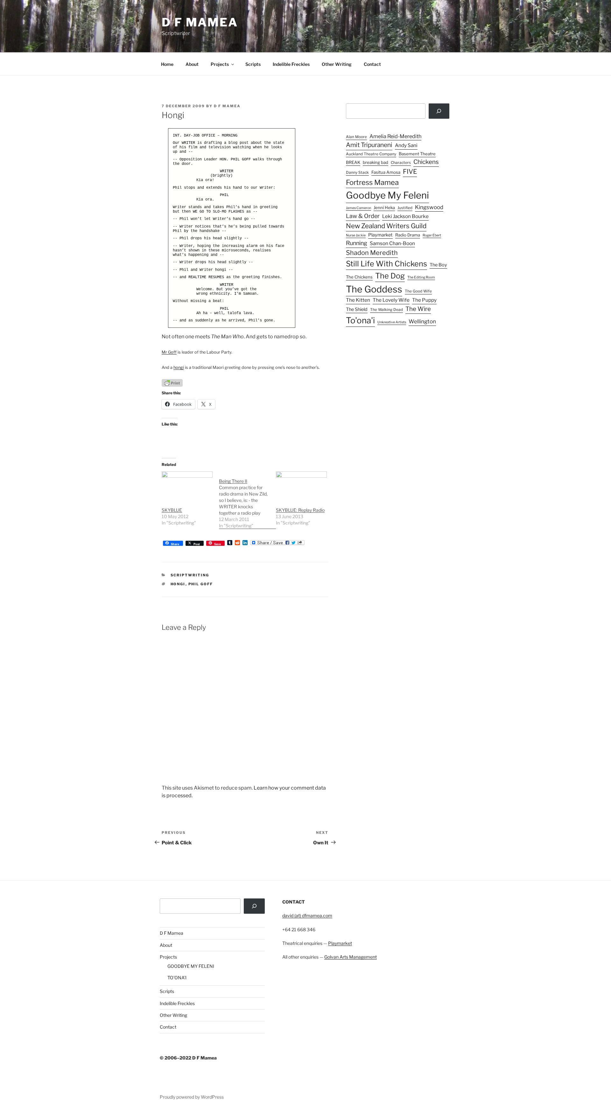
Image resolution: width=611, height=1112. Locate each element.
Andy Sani (406, 145)
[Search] (439, 111)
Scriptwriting (190, 575)
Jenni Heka (384, 207)
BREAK (353, 162)
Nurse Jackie (356, 235)
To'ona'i (360, 320)
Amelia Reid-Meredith (395, 136)
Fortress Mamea (372, 182)
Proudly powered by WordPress (192, 1097)
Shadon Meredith (372, 253)
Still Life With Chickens (386, 263)
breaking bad (375, 162)
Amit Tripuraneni (369, 145)
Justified (404, 208)
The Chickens (359, 276)
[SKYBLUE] (187, 485)
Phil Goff (200, 584)
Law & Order (363, 216)
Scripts (253, 64)
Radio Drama (407, 234)
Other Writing (337, 64)
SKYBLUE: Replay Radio (300, 510)
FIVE (410, 171)
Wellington (422, 321)
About (192, 64)
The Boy (438, 265)
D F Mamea (171, 933)
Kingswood (429, 207)
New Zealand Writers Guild (386, 226)
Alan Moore (356, 137)
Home (167, 64)
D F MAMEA (200, 22)
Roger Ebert (432, 235)
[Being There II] (247, 500)
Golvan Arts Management (350, 957)
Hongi (178, 584)
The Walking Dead (386, 309)
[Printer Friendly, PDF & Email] (172, 382)
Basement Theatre (417, 153)
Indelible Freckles (291, 64)
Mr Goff (169, 352)
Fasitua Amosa (385, 172)
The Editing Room (421, 277)
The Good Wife (418, 291)
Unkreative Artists (391, 322)
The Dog (390, 275)
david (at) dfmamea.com (307, 915)
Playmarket (380, 235)
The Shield (357, 309)
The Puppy (424, 300)
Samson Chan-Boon (392, 243)
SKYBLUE (172, 510)
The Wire (418, 309)
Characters (401, 162)
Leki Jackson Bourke (405, 216)
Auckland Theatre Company (371, 154)
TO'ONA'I (176, 977)
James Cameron (358, 208)
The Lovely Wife (391, 300)
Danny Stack (357, 172)
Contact (372, 64)
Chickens (426, 161)
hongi (178, 367)
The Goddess (374, 289)
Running (356, 243)
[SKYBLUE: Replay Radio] (301, 485)
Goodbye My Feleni (387, 195)
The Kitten (358, 300)
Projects (220, 64)
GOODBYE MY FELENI (190, 966)
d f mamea (227, 106)
